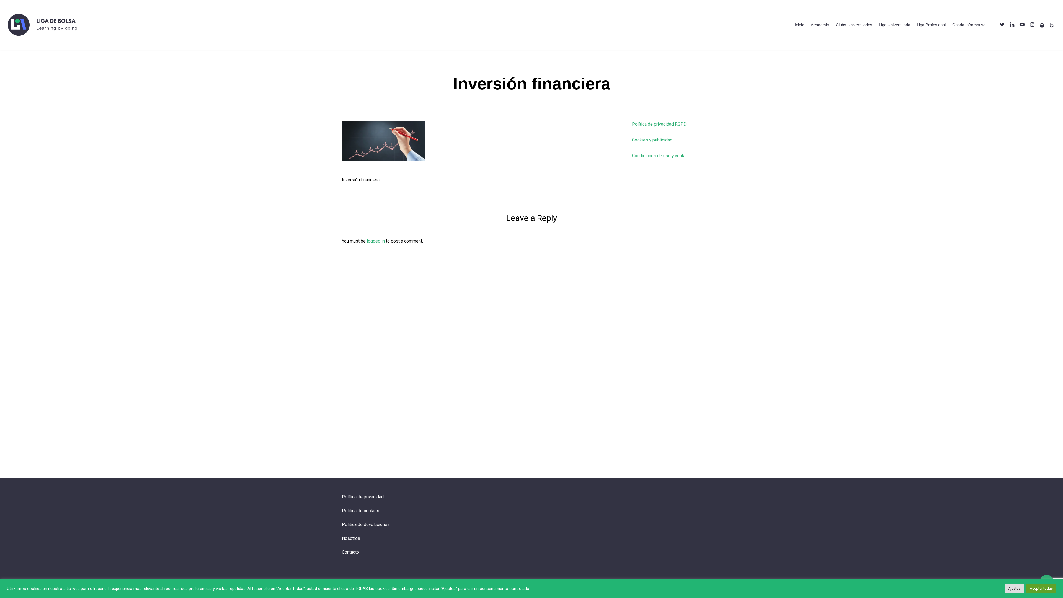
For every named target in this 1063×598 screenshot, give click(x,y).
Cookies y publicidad (652, 140)
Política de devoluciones (366, 524)
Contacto (350, 552)
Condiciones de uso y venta (658, 155)
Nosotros (351, 538)
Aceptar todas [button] (1041, 588)
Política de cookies (360, 510)
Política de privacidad (363, 496)
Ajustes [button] (1014, 588)
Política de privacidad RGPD (659, 124)
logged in (376, 241)
